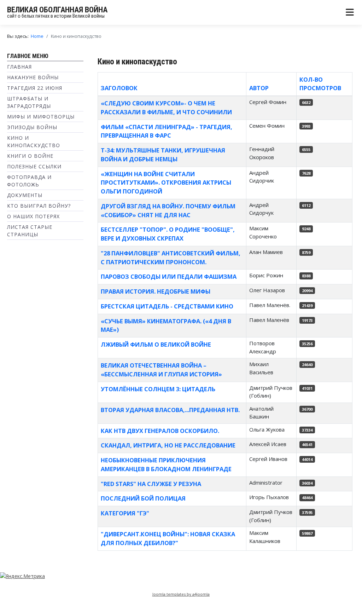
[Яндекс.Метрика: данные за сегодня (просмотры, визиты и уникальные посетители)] (22, 576)
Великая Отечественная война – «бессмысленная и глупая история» (161, 369)
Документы (24, 195)
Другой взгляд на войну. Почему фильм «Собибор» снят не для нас (168, 210)
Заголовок (119, 88)
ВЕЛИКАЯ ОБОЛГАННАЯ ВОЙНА (57, 9)
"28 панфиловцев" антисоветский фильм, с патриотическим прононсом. (170, 257)
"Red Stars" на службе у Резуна (151, 484)
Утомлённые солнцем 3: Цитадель (158, 389)
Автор (259, 88)
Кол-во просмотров (320, 83)
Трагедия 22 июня (34, 88)
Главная (19, 66)
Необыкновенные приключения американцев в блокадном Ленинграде (166, 464)
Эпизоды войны (32, 127)
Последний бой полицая (143, 498)
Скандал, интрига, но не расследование (168, 445)
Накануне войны (33, 77)
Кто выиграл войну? (39, 205)
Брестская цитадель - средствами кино (167, 306)
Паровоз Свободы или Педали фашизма (169, 276)
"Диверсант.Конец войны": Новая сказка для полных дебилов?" (168, 538)
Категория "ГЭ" (125, 513)
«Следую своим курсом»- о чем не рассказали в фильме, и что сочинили (166, 107)
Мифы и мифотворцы (41, 116)
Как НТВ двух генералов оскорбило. (160, 431)
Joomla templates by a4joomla (181, 594)
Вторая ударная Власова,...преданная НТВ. (170, 410)
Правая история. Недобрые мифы (155, 291)
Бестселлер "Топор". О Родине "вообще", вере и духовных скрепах (168, 233)
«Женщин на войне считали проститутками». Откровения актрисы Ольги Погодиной (166, 183)
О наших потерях (33, 216)
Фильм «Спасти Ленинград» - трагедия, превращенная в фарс (166, 131)
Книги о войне (30, 155)
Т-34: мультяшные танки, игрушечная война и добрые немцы (163, 154)
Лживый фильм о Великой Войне (156, 344)
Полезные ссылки (34, 166)
